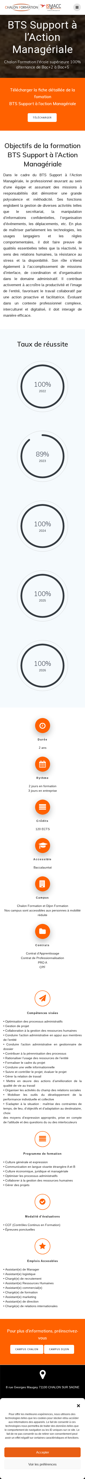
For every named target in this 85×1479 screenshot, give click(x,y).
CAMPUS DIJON (59, 1349)
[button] (78, 1406)
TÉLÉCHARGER (42, 117)
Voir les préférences (42, 1464)
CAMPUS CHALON (26, 1349)
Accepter (42, 1452)
